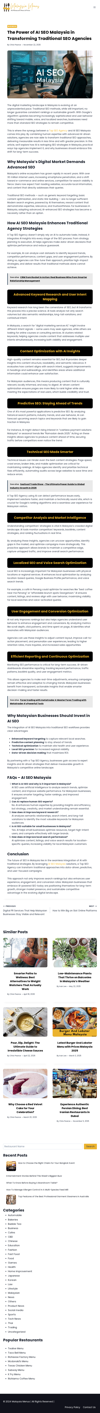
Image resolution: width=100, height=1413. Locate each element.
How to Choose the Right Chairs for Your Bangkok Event (46, 1163)
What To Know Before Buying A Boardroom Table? (31, 1182)
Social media (15, 1310)
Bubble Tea (14, 1224)
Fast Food (14, 1254)
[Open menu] (94, 7)
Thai (10, 1323)
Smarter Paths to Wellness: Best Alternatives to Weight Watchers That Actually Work (25, 981)
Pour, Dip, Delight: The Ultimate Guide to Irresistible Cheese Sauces (25, 1046)
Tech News (14, 1318)
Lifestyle (13, 1288)
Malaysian (14, 1292)
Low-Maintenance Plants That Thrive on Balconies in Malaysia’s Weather (75, 977)
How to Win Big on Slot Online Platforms (75, 908)
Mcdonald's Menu (18, 1361)
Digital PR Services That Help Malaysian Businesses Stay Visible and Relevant (25, 910)
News (11, 1297)
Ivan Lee (63, 986)
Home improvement (20, 1271)
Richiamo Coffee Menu (21, 1378)
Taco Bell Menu (17, 1352)
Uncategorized (16, 1331)
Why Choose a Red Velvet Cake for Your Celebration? (25, 1108)
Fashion (12, 1249)
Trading (12, 1327)
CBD (10, 1236)
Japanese (14, 1275)
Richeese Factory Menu (21, 1357)
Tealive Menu (15, 1348)
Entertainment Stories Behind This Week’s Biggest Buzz (34, 1175)
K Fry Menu (14, 1374)
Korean (12, 1280)
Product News (16, 1305)
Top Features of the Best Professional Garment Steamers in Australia (53, 1196)
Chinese (13, 1241)
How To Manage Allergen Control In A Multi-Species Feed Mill (37, 1189)
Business (12, 26)
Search (90, 1146)
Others (12, 1301)
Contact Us (89, 1407)
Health (12, 1267)
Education (14, 1245)
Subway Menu (16, 1370)
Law (10, 1284)
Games (12, 1262)
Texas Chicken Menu (20, 1365)
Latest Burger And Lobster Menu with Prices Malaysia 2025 (74, 1046)
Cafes (11, 1232)
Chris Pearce (15, 45)
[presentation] (25, 952)
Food (11, 1258)
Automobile (15, 1215)
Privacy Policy (72, 1407)
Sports (12, 1314)
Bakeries (13, 1219)
